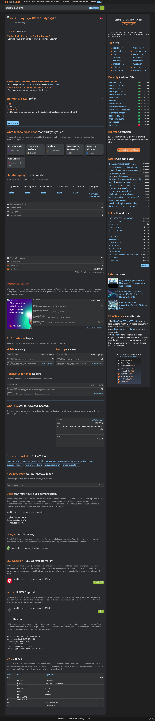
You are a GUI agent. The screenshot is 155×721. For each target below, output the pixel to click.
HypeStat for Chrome (130, 150)
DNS (14, 658)
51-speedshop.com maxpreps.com (124, 170)
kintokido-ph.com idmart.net (122, 206)
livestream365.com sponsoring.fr (124, 197)
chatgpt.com (118, 64)
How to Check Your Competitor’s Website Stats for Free (133, 305)
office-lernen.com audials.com (122, 167)
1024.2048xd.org (116, 119)
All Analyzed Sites (65, 719)
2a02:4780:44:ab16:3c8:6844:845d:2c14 (126, 255)
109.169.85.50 (114, 239)
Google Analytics (56, 150)
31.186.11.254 (53, 84)
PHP (70, 153)
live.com (136, 67)
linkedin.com (138, 61)
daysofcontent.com (117, 107)
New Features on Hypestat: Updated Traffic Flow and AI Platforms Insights (131, 294)
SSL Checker (30, 560)
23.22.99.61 (113, 258)
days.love (112, 125)
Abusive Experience (24, 373)
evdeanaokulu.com (15, 465)
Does (32, 493)
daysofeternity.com (117, 94)
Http (14, 619)
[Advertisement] (55, 61)
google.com (118, 48)
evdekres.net (37, 461)
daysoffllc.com (114, 88)
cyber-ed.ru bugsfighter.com (122, 188)
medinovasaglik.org (33, 465)
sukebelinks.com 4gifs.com (121, 194)
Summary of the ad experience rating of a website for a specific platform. (37, 343)
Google (21, 534)
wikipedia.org (118, 67)
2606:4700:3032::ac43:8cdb (121, 218)
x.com (115, 54)
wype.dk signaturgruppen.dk (121, 182)
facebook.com (119, 51)
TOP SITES (32, 2)
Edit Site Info (12, 123)
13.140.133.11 (113, 233)
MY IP (99, 2)
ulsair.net (26, 461)
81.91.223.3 (113, 224)
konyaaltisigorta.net (70, 465)
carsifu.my (113, 97)
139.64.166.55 (114, 252)
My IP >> (145, 266)
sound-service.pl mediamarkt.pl (123, 203)
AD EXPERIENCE (65, 2)
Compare (95, 8)
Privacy (81, 719)
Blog (75, 719)
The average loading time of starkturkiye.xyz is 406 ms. (29, 479)
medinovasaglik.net (52, 465)
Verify (21, 592)
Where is (28, 406)
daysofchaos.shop (116, 85)
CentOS (33, 153)
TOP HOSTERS (55, 2)
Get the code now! (128, 357)
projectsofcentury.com (68, 461)
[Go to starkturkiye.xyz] (56, 18)
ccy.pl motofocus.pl (118, 176)
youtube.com (138, 48)
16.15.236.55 (113, 245)
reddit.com (137, 57)
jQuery (91, 153)
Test (101, 611)
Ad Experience (20, 338)
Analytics (52, 146)
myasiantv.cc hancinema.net (122, 185)
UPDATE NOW (128, 24)
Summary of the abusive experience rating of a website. (29, 379)
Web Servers (14, 159)
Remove (116, 335)
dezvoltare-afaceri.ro (118, 113)
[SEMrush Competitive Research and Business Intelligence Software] (18, 284)
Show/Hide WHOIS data (123, 329)
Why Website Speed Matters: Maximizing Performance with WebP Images (132, 283)
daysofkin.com (114, 104)
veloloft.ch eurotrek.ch (119, 191)
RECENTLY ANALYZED (43, 2)
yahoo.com (138, 64)
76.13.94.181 (113, 261)
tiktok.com (117, 57)
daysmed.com (114, 82)
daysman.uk (113, 122)
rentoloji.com (50, 461)
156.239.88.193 (114, 248)
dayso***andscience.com (119, 110)
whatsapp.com (139, 70)
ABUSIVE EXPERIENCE (78, 2)
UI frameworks (15, 146)
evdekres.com (87, 461)
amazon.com (138, 54)
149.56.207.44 (114, 242)
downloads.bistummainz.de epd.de (124, 179)
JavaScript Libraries (92, 147)
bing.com (117, 61)
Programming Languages (73, 147)
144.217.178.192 (115, 230)
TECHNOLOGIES (91, 2)
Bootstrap (15, 150)
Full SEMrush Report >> (95, 328)
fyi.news (112, 101)
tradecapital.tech (116, 116)
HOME (25, 2)
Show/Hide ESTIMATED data (125, 321)
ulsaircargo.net (13, 461)
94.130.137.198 (114, 221)
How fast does (30, 473)
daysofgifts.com (115, 91)
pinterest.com (119, 70)
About (87, 719)
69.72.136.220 (114, 236)
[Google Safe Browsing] (8, 548)
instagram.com (139, 51)
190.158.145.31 (114, 227)
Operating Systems (33, 147)
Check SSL (98, 582)
